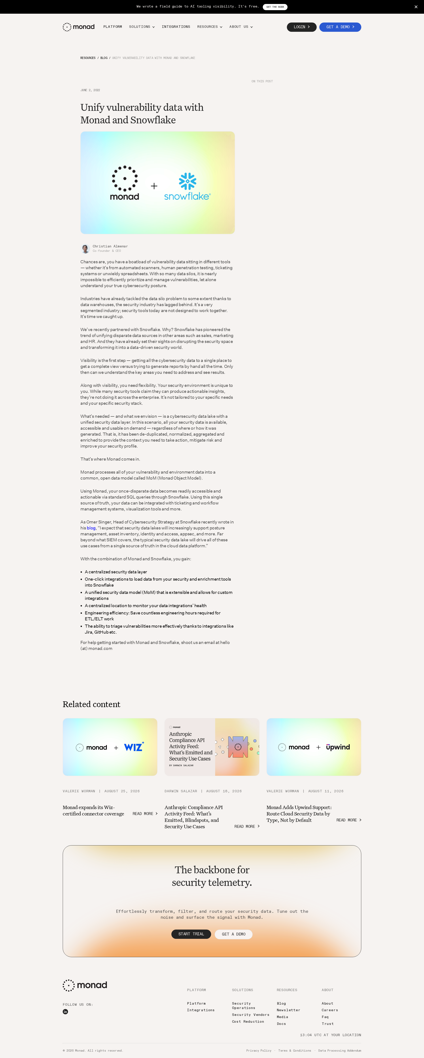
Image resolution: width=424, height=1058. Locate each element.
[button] (142, 27)
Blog (281, 1003)
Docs (281, 1024)
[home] (79, 27)
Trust (328, 1024)
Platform (112, 27)
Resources (88, 58)
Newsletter (289, 1010)
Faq (325, 1017)
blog (91, 528)
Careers (330, 1010)
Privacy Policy (258, 1050)
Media (282, 1017)
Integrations (176, 27)
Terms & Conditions (294, 1050)
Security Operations (244, 1006)
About (327, 1003)
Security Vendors (251, 1015)
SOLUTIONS (242, 990)
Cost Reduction (248, 1022)
